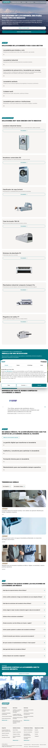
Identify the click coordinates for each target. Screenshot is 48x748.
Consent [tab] (6, 365)
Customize (23, 385)
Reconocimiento (5, 356)
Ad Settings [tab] (29, 365)
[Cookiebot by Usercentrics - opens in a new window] (41, 362)
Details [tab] (18, 365)
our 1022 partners (8, 371)
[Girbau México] (6, 2)
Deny (9, 385)
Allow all (39, 385)
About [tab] (41, 365)
